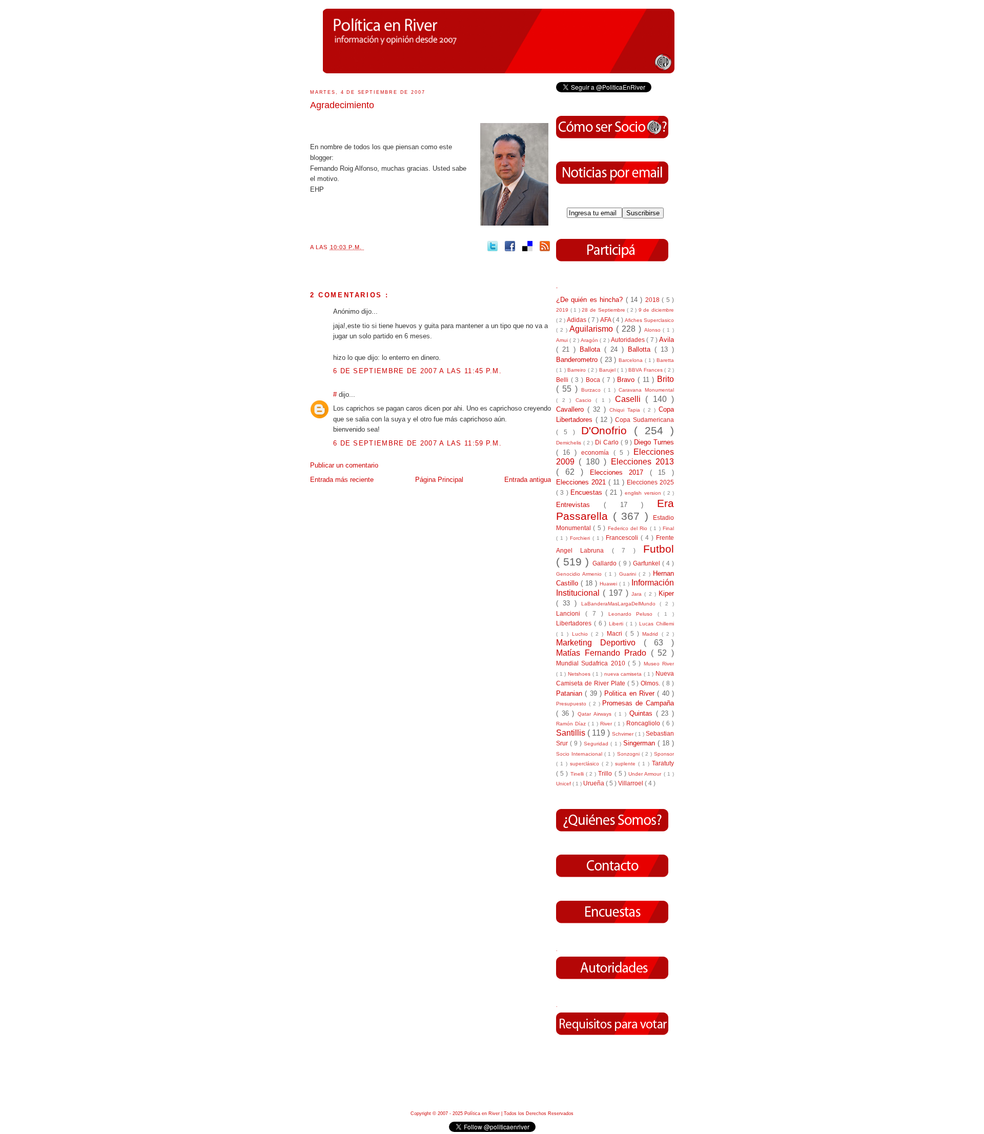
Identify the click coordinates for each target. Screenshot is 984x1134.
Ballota (592, 349)
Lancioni (570, 613)
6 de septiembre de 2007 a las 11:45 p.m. (417, 371)
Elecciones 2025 (650, 482)
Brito (665, 379)
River (607, 723)
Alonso (653, 330)
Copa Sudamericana (644, 419)
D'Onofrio (607, 430)
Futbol (658, 549)
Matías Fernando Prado (603, 653)
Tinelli (578, 774)
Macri (616, 633)
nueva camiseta (624, 674)
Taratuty (663, 763)
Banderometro (578, 359)
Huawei (609, 583)
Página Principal (439, 479)
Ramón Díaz (572, 723)
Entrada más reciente (342, 479)
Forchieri (581, 538)
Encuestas (587, 492)
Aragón (590, 340)
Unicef (564, 783)
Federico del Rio (629, 528)
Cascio (586, 400)
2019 (563, 310)
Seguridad (597, 743)
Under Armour (645, 774)
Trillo (606, 773)
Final (668, 528)
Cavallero (571, 409)
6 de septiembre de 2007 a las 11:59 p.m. (417, 443)
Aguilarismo (592, 329)
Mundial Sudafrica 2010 (592, 663)
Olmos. (651, 683)
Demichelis (569, 442)
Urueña (594, 783)
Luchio (581, 634)
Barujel (608, 370)
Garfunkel (647, 563)
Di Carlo (608, 442)
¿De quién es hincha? (591, 299)
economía (597, 452)
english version (644, 493)
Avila (666, 339)
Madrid (651, 634)
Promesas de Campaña (638, 703)
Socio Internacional (580, 754)
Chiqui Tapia (626, 410)
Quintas (642, 713)
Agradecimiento (342, 105)
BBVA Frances (646, 370)
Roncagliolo (644, 723)
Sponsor (664, 754)
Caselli (630, 399)
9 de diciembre (656, 310)
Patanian (570, 693)
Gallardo (605, 563)
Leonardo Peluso (633, 614)
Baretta (665, 360)
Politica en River (630, 693)
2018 (653, 299)
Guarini (629, 574)
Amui (562, 340)
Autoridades (628, 339)
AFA (606, 319)
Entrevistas (580, 505)
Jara (637, 594)
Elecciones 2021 (582, 482)
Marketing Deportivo (600, 642)
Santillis (571, 732)
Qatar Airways (596, 714)
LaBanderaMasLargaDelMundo (620, 603)
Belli (563, 379)
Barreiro (577, 370)
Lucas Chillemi (656, 623)
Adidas (577, 319)
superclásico (586, 763)
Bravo (627, 379)
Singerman (640, 743)
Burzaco (592, 390)
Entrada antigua (527, 479)
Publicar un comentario (344, 465)
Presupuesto (572, 703)
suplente (626, 763)
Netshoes (580, 674)
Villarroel (631, 783)
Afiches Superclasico (649, 320)
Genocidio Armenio (580, 574)
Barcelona (632, 360)
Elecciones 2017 (620, 472)
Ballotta (641, 349)
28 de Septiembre (604, 310)
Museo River (659, 663)
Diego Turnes (654, 442)
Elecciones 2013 (642, 461)
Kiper (666, 593)
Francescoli (623, 537)
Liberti (617, 623)
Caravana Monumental (646, 390)
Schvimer (623, 734)
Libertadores (575, 623)
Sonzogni (629, 754)
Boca (594, 379)
